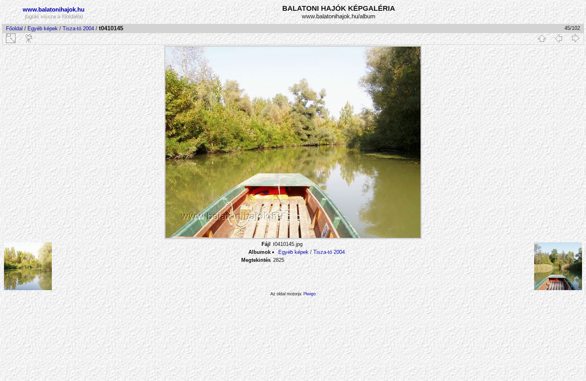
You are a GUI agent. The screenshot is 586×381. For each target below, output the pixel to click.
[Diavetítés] (29, 38)
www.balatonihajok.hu (54, 9)
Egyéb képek (43, 28)
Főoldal (14, 28)
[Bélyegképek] (541, 38)
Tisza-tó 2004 (78, 28)
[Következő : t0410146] (575, 38)
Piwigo (309, 293)
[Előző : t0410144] (558, 38)
